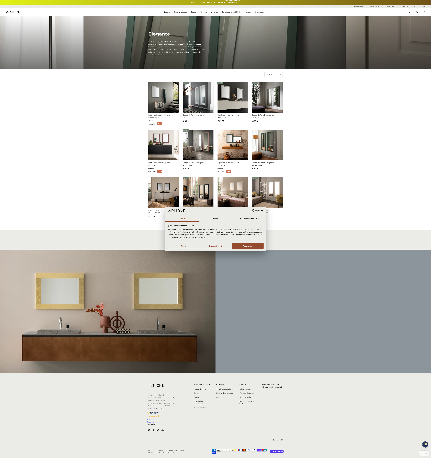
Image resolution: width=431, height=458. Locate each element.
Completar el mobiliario (231, 12)
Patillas (204, 12)
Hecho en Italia (245, 397)
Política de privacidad (224, 393)
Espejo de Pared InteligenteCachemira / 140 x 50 (263, 211)
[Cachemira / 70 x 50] (233, 192)
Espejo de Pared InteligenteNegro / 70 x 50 (159, 211)
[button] (409, 12)
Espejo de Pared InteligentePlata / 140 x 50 (263, 116)
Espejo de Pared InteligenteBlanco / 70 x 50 (159, 116)
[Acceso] (416, 12)
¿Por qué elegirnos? (247, 393)
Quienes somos (245, 389)
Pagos (196, 397)
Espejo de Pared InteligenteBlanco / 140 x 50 (194, 116)
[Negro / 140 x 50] (198, 192)
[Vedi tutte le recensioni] (425, 444)
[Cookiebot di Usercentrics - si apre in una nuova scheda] (254, 211)
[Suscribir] (268, 320)
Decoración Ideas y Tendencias (246, 402)
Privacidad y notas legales (168, 450)
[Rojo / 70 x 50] (163, 145)
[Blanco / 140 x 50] (198, 97)
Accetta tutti (248, 246)
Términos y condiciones (225, 389)
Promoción (259, 12)
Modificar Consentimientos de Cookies (161, 452)
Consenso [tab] (182, 218)
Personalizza (214, 246)
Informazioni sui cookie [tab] (249, 218)
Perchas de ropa (180, 12)
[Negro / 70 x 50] (163, 192)
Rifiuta (183, 246)
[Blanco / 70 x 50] (163, 97)
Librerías (214, 12)
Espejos (167, 12)
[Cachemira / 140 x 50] (267, 192)
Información (152, 450)
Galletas (181, 450)
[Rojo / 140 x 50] (198, 145)
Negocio (248, 12)
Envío (196, 393)
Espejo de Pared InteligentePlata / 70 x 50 (228, 116)
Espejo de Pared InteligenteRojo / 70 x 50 (159, 164)
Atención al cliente (201, 408)
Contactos (220, 397)
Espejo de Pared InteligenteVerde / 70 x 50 (228, 164)
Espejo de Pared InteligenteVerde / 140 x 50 (263, 164)
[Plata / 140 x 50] (267, 97)
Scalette (194, 12)
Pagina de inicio (200, 389)
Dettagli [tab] (215, 218)
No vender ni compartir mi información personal (272, 385)
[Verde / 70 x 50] (233, 145)
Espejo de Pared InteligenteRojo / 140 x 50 (194, 164)
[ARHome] (13, 12)
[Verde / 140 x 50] (267, 145)
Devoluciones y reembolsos (200, 402)
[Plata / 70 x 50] (233, 97)
